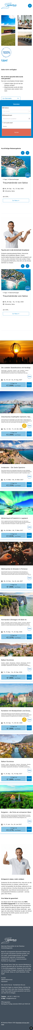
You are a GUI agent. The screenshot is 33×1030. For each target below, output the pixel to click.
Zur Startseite (7, 98)
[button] (23, 153)
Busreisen (16, 104)
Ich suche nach (8, 122)
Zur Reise (15, 200)
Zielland (6, 108)
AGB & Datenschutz (7, 979)
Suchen (16, 132)
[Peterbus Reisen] (9, 6)
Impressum (4, 981)
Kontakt (3, 978)
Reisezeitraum (8, 115)
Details (29, 385)
